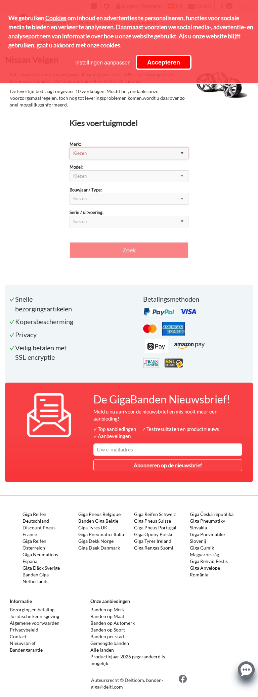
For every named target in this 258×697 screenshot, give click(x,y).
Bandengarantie (26, 650)
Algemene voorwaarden (34, 623)
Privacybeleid (24, 630)
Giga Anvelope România (205, 571)
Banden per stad (107, 636)
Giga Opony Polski (153, 534)
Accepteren (163, 62)
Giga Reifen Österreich (34, 544)
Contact (18, 636)
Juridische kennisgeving (34, 616)
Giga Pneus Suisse (152, 521)
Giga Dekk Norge (96, 541)
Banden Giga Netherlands (36, 578)
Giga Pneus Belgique (99, 514)
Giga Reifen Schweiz (155, 514)
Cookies (56, 17)
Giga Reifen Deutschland (36, 517)
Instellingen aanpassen (103, 62)
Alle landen (102, 650)
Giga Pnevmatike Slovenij (207, 537)
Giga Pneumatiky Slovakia (207, 524)
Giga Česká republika (211, 514)
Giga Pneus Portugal (155, 527)
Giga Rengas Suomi (153, 548)
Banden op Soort (107, 630)
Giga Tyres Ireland (152, 541)
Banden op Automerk (112, 623)
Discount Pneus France (39, 531)
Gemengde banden (109, 643)
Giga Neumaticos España (40, 558)
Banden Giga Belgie (98, 521)
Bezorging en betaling (32, 609)
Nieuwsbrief (23, 643)
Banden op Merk (107, 609)
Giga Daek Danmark (99, 548)
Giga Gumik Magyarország (204, 551)
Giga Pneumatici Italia (101, 534)
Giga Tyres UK (93, 527)
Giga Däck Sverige (41, 568)
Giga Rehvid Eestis (209, 561)
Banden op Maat (107, 616)
